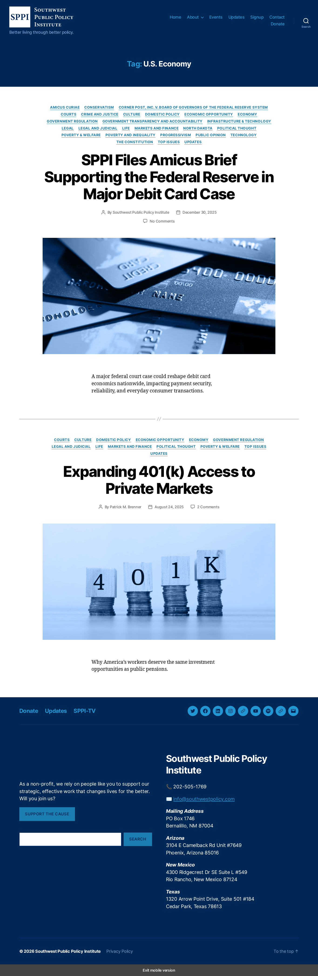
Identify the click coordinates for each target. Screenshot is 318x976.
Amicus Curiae (65, 107)
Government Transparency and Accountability (152, 121)
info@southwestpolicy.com (204, 799)
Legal (68, 128)
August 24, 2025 (169, 507)
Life (126, 128)
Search (137, 839)
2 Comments (208, 507)
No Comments (162, 221)
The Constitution (134, 142)
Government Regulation (72, 121)
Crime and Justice (99, 114)
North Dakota (198, 128)
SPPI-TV (84, 710)
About (193, 17)
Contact (277, 17)
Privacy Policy (119, 951)
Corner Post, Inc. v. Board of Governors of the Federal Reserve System (193, 107)
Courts (68, 114)
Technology (243, 135)
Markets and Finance (157, 128)
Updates (236, 17)
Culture (131, 114)
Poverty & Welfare (81, 135)
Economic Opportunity (208, 114)
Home (175, 17)
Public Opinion (211, 135)
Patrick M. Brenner (125, 507)
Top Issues (169, 142)
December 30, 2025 (200, 212)
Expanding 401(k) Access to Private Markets (159, 479)
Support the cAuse (47, 814)
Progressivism (175, 135)
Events (216, 17)
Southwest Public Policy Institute (141, 212)
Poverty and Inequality (130, 135)
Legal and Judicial (98, 128)
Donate (278, 23)
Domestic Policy (162, 114)
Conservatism (99, 107)
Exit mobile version (159, 970)
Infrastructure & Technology (239, 121)
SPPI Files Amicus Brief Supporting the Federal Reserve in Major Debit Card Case (159, 177)
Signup (257, 17)
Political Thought (236, 128)
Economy (247, 114)
